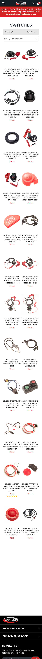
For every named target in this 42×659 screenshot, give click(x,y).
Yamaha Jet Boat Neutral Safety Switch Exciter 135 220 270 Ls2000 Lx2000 (30, 363)
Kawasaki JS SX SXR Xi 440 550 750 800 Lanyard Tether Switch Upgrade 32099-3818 (30, 404)
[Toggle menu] (3, 3)
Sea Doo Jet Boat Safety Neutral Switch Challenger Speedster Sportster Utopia (12, 404)
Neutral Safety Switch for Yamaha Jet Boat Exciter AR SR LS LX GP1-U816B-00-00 (30, 238)
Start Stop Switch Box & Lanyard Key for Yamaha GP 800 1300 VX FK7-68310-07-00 (12, 321)
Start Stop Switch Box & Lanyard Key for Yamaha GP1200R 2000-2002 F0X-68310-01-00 (12, 280)
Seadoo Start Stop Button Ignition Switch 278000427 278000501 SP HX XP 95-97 (30, 531)
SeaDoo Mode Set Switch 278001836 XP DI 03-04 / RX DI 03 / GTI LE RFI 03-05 (12, 363)
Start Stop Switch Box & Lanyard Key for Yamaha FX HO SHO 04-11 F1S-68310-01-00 (12, 72)
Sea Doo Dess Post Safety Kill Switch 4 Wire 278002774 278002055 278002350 (30, 446)
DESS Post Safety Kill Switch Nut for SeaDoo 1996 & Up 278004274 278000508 (12, 155)
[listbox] (24, 39)
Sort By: (7, 39)
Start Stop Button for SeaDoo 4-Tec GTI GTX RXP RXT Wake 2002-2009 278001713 (12, 238)
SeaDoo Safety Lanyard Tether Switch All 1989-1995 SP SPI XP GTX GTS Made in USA (12, 114)
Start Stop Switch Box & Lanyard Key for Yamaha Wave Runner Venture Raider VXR (30, 321)
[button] (21, 32)
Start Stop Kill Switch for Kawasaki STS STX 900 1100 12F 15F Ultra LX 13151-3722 (30, 155)
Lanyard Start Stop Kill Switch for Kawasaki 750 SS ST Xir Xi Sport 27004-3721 (12, 197)
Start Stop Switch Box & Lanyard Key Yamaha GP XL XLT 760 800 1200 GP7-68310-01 (30, 72)
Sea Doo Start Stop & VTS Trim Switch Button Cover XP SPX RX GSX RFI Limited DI (30, 487)
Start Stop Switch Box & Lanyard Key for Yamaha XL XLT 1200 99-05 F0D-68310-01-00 (30, 280)
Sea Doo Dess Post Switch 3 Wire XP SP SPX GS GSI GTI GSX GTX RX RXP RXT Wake (12, 487)
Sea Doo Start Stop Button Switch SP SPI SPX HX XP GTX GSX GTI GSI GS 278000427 (12, 446)
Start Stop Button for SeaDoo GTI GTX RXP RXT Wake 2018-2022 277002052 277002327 (30, 197)
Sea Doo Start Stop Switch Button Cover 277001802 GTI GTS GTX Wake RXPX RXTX (12, 531)
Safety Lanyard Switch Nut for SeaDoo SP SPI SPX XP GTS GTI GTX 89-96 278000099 (30, 114)
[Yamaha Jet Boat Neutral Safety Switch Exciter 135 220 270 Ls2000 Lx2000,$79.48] (30, 345)
